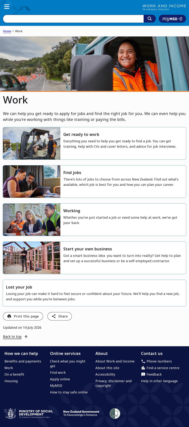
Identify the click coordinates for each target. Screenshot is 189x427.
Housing (11, 381)
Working (71, 210)
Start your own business (87, 248)
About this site (107, 368)
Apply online (60, 379)
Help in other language (159, 381)
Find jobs (72, 172)
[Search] (150, 18)
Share (63, 316)
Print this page (26, 316)
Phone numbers (159, 361)
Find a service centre (163, 368)
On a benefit (14, 374)
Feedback (154, 374)
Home (7, 31)
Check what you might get (67, 363)
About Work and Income (115, 361)
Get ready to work (81, 134)
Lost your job (19, 287)
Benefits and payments (22, 361)
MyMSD (56, 385)
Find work (58, 372)
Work (8, 368)
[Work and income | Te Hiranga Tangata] (164, 7)
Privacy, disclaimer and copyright (113, 383)
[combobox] (73, 19)
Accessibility (105, 374)
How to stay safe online (69, 392)
